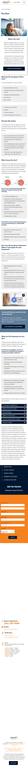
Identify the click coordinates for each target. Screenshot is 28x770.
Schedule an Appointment (14, 68)
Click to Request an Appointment (13, 326)
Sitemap (14, 748)
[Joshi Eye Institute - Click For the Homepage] (6, 2)
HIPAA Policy (21, 748)
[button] (24, 2)
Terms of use (7, 748)
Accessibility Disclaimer (14, 749)
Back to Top (13, 763)
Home (3, 9)
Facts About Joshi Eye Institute (14, 750)
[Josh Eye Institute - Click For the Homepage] (14, 738)
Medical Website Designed (14, 743)
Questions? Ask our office (11, 629)
